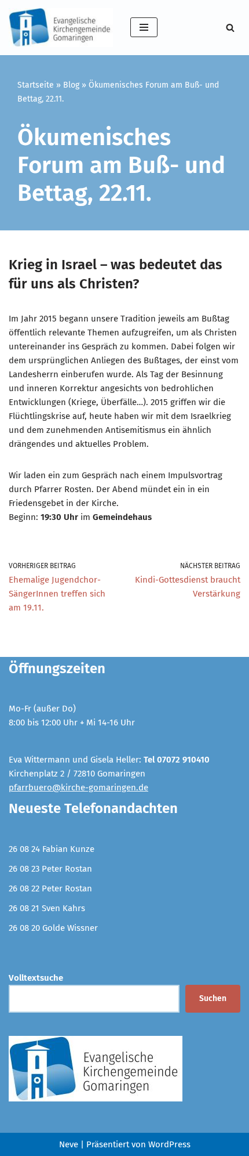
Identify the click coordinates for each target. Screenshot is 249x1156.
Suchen (212, 998)
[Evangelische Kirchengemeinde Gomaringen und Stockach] (61, 27)
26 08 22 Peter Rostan (50, 888)
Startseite (35, 85)
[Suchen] (230, 27)
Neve (68, 1144)
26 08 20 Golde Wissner (53, 928)
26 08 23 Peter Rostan (50, 869)
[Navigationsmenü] (144, 27)
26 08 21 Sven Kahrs (47, 908)
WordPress (169, 1144)
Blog (71, 85)
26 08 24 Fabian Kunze (51, 849)
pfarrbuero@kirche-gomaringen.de (78, 787)
